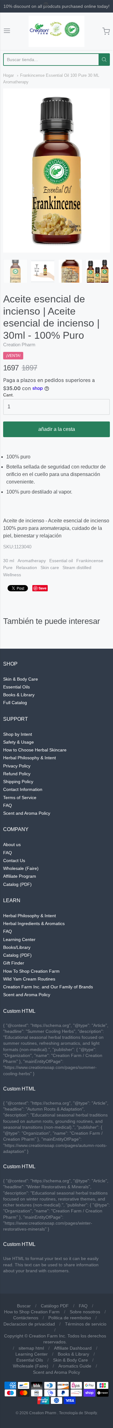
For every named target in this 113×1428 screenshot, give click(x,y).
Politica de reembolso (69, 1317)
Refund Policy (16, 773)
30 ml (8, 560)
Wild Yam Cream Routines (29, 978)
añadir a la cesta (56, 429)
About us (12, 844)
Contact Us (14, 860)
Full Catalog (15, 702)
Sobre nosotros (85, 1311)
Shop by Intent (17, 734)
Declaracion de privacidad (29, 1323)
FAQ (7, 805)
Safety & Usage (18, 742)
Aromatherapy (32, 560)
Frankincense (89, 560)
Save (42, 588)
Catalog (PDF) (17, 884)
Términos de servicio (85, 1323)
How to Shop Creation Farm (32, 1311)
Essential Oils (16, 686)
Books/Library (16, 947)
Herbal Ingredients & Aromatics (34, 923)
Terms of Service (19, 797)
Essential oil (61, 560)
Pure (8, 567)
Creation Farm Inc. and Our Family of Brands (48, 986)
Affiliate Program (19, 876)
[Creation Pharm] (56, 31)
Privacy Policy (16, 765)
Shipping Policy (18, 781)
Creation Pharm (19, 344)
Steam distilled (76, 567)
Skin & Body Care (20, 679)
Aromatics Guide (74, 1365)
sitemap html (31, 1348)
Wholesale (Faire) (21, 868)
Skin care (49, 567)
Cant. (8, 395)
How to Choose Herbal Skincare (35, 749)
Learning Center (19, 939)
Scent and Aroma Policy (26, 813)
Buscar (24, 1305)
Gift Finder (13, 962)
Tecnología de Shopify (78, 1413)
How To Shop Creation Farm (31, 971)
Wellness (12, 574)
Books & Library (19, 694)
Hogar (8, 75)
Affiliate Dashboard (73, 1348)
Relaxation (26, 567)
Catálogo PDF (55, 1305)
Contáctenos (25, 1317)
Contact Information (22, 789)
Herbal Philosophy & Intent (29, 757)
